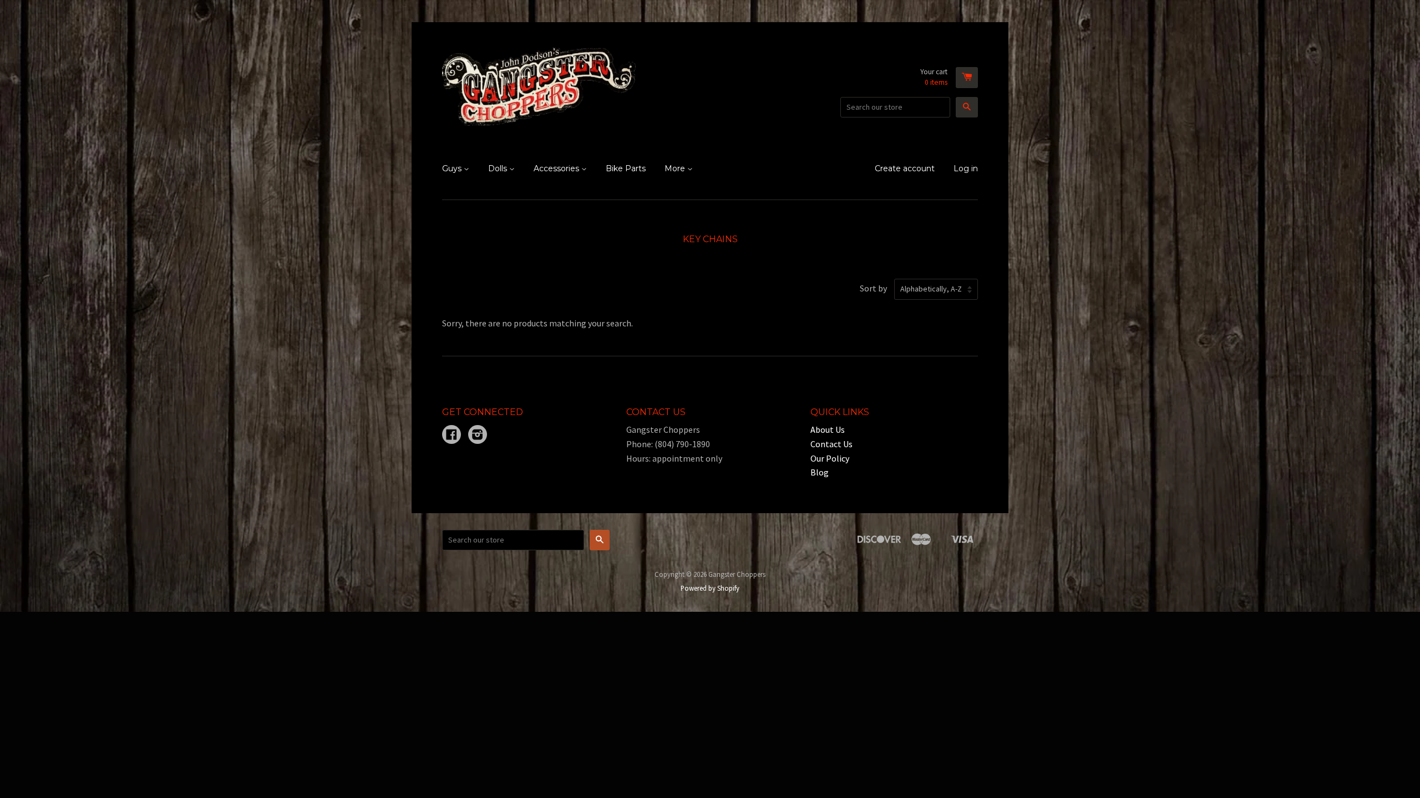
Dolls (498, 168)
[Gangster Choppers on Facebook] (451, 435)
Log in (966, 168)
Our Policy (829, 458)
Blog (819, 472)
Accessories (557, 168)
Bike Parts (626, 168)
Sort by (873, 288)
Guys (453, 168)
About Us (827, 429)
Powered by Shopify (710, 588)
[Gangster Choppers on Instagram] (477, 435)
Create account (905, 168)
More (676, 168)
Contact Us (831, 443)
